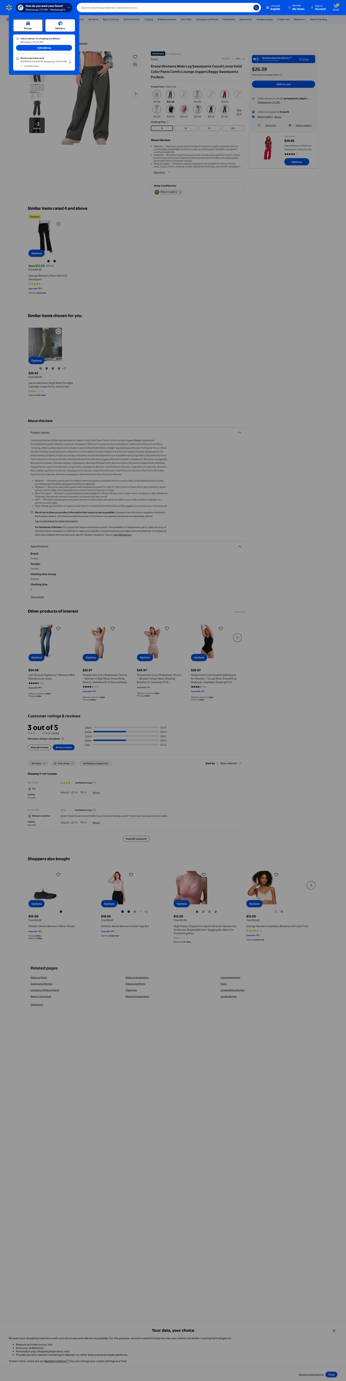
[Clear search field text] (248, 7)
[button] (296, 7)
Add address (44, 47)
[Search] (256, 7)
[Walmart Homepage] (9, 7)
